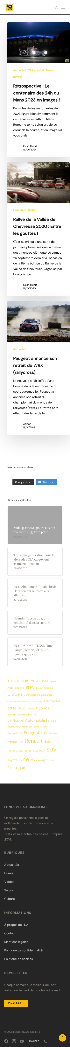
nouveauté (14, 733)
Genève (30, 708)
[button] (63, 7)
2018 (16, 681)
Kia (34, 714)
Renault (34, 741)
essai (12, 708)
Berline (19, 688)
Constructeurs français (18, 701)
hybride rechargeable (19, 714)
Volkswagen (40, 760)
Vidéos (9, 882)
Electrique (52, 701)
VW (52, 760)
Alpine (53, 681)
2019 (25, 681)
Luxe (53, 720)
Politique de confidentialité (23, 950)
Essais (8, 873)
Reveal (17, 76)
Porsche (53, 733)
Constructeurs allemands (38, 694)
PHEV (44, 733)
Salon (48, 741)
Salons (9, 890)
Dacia (35, 701)
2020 (35, 681)
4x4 (9, 681)
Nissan (43, 726)
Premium (12, 741)
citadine (48, 687)
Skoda (28, 750)
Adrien (27, 424)
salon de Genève (15, 750)
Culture (32, 210)
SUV (51, 749)
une (24, 759)
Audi (10, 687)
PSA (21, 741)
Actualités (19, 70)
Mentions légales (16, 942)
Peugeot (31, 732)
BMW (30, 687)
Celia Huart (30, 146)
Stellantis (39, 750)
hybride (43, 708)
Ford (22, 708)
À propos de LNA (16, 925)
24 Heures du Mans (40, 70)
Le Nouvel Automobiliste (28, 720)
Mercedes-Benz (30, 726)
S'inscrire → (16, 1003)
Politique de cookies (18, 959)
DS (40, 701)
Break (39, 688)
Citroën (14, 694)
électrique (16, 767)
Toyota (12, 760)
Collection (19, 210)
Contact (10, 933)
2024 (44, 681)
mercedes (13, 726)
